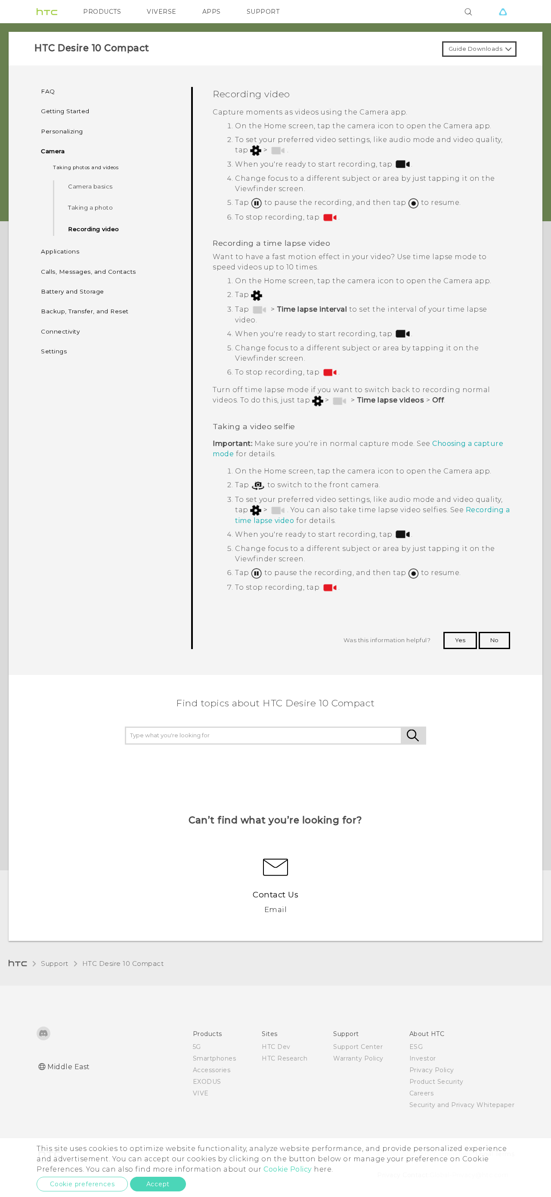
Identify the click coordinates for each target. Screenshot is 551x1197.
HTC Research (284, 1058)
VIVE (201, 1093)
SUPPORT (263, 11)
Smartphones (214, 1058)
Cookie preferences (82, 1184)
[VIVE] (502, 11)
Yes (460, 640)
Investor (422, 1058)
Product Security (436, 1082)
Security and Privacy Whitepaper (462, 1105)
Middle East (68, 1067)
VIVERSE (161, 11)
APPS (211, 11)
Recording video (93, 229)
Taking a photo (90, 207)
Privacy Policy (431, 1070)
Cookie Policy (287, 1169)
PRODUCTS (102, 11)
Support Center (358, 1047)
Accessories (212, 1070)
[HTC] (47, 11)
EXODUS (207, 1082)
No (494, 640)
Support (54, 963)
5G (197, 1047)
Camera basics (90, 186)
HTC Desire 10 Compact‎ (123, 963)
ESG (416, 1047)
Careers (421, 1093)
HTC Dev (276, 1047)
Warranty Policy (358, 1058)
